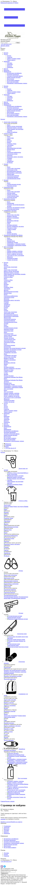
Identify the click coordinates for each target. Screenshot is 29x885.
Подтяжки (10, 506)
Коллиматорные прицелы (11, 581)
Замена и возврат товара (13, 58)
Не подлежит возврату (13, 80)
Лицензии (10, 64)
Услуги (6, 54)
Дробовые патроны (9, 671)
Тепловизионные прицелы (18, 598)
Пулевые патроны (9, 673)
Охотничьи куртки (9, 538)
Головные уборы (8, 518)
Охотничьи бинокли (9, 592)
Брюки (6, 515)
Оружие (6, 326)
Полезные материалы (13, 74)
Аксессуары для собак (10, 699)
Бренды (6, 68)
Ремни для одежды (18, 506)
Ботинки (6, 512)
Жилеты (6, 524)
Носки (5, 532)
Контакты (6, 70)
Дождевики (7, 521)
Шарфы (26, 506)
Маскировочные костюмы (11, 527)
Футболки (6, 556)
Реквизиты (10, 67)
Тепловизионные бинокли (11, 596)
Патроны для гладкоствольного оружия (15, 670)
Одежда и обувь (8, 280)
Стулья (6, 734)
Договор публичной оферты (15, 76)
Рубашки (6, 547)
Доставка (9, 63)
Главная (3, 801)
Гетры (5, 506)
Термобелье (7, 553)
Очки (5, 720)
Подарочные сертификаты (14, 73)
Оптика (6, 310)
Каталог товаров (9, 801)
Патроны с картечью (20, 671)
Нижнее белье (8, 529)
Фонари (6, 737)
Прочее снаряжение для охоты (12, 725)
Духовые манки (21, 715)
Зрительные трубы (9, 578)
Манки (6, 714)
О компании (7, 826)
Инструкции (10, 79)
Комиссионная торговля (13, 77)
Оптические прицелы (10, 589)
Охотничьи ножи (8, 333)
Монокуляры (7, 586)
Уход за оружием (8, 391)
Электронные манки (9, 717)
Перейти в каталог (6, 822)
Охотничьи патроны (9, 345)
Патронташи (7, 667)
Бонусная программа (13, 81)
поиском (3, 819)
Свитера (6, 550)
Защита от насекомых (10, 705)
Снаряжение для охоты (10, 355)
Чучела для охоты (9, 740)
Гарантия (9, 57)
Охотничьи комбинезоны (11, 535)
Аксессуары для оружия (10, 269)
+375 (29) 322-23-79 (6, 44)
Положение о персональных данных (17, 83)
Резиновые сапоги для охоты (12, 544)
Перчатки (6, 541)
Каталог (6, 52)
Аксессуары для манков (10, 715)
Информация (7, 71)
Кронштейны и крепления (11, 583)
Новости (9, 66)
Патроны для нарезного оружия (12, 676)
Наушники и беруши (9, 711)
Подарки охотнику (9, 723)
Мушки (6, 708)
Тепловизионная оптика (10, 595)
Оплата (9, 55)
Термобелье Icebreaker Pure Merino (13, 380)
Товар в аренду (11, 60)
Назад (8, 125)
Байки (5, 509)
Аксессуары (7, 505)
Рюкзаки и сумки (8, 728)
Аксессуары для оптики (10, 575)
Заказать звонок (5, 45)
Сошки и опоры (8, 731)
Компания (6, 61)
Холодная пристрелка (10, 679)
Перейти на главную (16, 822)
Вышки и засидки (9, 702)
